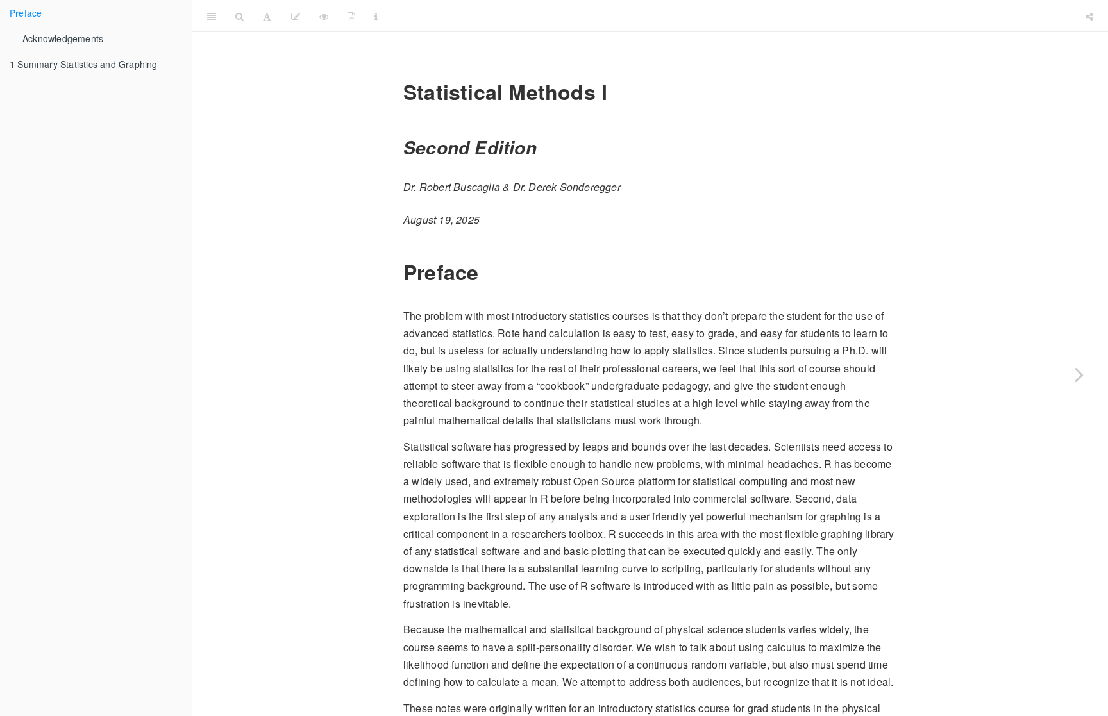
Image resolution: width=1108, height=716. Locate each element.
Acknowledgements (62, 38)
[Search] (239, 16)
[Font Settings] (267, 16)
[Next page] (1079, 374)
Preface (26, 12)
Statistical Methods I (732, 15)
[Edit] (295, 16)
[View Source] (324, 16)
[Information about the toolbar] (376, 16)
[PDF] (351, 16)
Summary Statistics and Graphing (84, 64)
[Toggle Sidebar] (211, 16)
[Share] (1089, 16)
